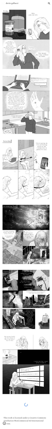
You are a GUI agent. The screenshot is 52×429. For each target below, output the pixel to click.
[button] (3, 3)
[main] (26, 420)
